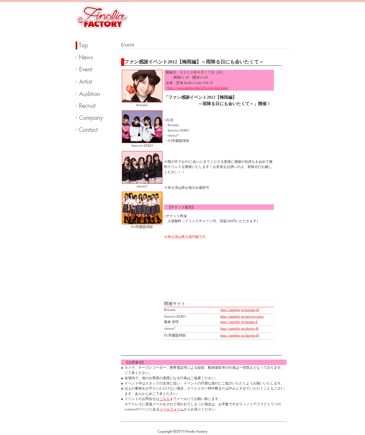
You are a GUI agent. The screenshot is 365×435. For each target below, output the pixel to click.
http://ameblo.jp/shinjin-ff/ (239, 335)
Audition (92, 94)
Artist (92, 82)
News (92, 57)
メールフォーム (172, 409)
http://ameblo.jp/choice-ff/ (239, 328)
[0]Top (92, 45)
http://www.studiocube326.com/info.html (197, 88)
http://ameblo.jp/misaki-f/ (239, 322)
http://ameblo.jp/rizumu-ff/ (239, 310)
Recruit (92, 106)
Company (92, 118)
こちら (164, 399)
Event (92, 70)
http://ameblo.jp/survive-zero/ (242, 316)
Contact (92, 130)
